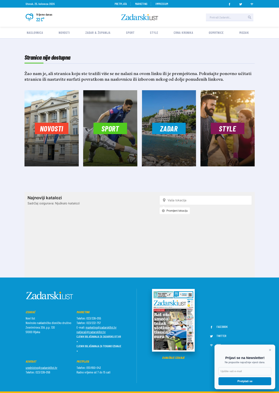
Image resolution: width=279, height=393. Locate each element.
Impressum (161, 4)
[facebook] (229, 3)
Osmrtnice (216, 32)
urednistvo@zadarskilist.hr (41, 367)
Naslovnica (35, 32)
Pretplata (121, 4)
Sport (130, 32)
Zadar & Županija (97, 32)
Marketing (141, 4)
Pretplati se (244, 381)
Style (154, 32)
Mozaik (244, 32)
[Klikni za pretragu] (249, 17)
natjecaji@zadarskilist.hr (91, 332)
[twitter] (240, 3)
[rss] (251, 3)
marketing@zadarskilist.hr (101, 327)
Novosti (64, 32)
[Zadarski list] (139, 17)
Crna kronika (183, 32)
